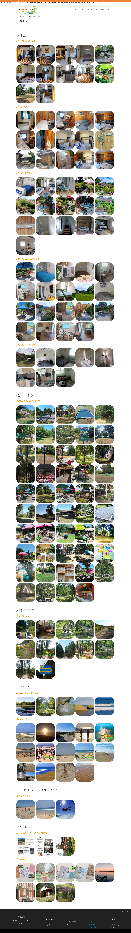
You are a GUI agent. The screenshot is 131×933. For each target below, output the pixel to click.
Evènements (92, 923)
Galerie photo (34, 17)
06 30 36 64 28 (22, 1)
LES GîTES (90, 9)
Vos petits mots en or (94, 927)
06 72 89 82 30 (41, 1)
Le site (90, 926)
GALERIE (103, 9)
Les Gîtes (47, 925)
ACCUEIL (75, 9)
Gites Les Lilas (70, 924)
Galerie (66, 911)
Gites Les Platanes (71, 926)
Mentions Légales (115, 922)
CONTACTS (110, 9)
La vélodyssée (60, 911)
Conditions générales (116, 925)
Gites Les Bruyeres (71, 923)
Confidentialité (114, 924)
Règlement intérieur (116, 927)
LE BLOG (97, 9)
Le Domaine (92, 924)
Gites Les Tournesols (72, 921)
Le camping (48, 924)
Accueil (23, 17)
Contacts (71, 911)
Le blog (47, 927)
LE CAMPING (82, 9)
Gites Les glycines (71, 920)
